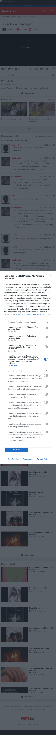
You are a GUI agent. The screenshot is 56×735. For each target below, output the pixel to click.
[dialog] (28, 367)
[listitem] (28, 322)
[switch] (46, 328)
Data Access (28, 459)
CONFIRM (16, 450)
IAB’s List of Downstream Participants (31, 314)
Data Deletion (13, 459)
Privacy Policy (42, 459)
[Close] (50, 276)
